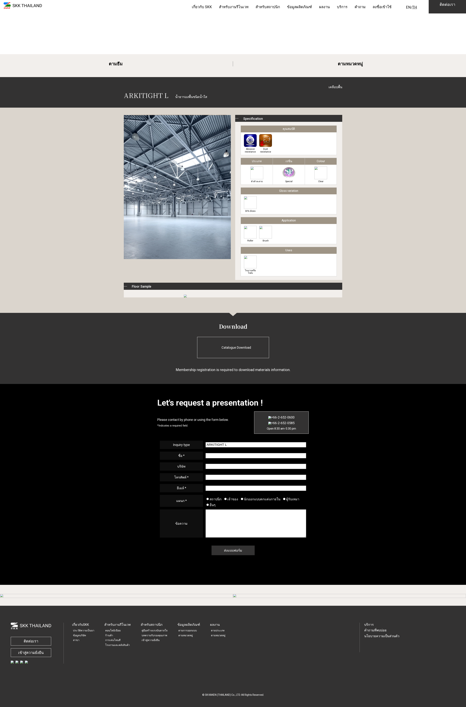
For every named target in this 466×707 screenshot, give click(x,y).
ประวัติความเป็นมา (83, 630)
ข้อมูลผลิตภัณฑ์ (188, 624)
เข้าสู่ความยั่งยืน (31, 652)
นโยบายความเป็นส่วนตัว (381, 636)
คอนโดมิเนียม (113, 630)
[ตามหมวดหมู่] (349, 596)
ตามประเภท (217, 630)
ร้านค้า (109, 635)
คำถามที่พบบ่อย (375, 630)
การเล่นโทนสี (113, 640)
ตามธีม (116, 63)
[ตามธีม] (116, 596)
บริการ (369, 624)
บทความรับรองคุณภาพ (154, 635)
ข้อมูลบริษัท (79, 635)
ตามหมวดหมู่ (350, 63)
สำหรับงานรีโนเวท (117, 624)
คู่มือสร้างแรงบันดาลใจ (154, 630)
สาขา (76, 640)
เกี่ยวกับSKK (80, 624)
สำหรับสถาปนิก (152, 624)
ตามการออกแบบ (187, 630)
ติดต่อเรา (31, 641)
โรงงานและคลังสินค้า (117, 645)
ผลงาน (215, 624)
